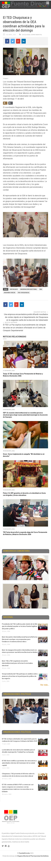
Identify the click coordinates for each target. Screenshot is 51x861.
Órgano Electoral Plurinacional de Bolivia (33, 856)
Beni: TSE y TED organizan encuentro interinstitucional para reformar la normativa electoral (17, 663)
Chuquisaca (26, 34)
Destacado (14, 289)
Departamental (36, 34)
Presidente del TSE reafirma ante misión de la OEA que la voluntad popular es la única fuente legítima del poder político (19, 626)
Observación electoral (28, 289)
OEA (40, 289)
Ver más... (44, 685)
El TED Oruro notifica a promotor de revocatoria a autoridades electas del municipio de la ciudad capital (19, 763)
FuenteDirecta (24, 853)
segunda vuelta (9, 292)
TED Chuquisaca (23, 292)
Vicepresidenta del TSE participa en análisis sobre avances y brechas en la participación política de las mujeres (19, 676)
